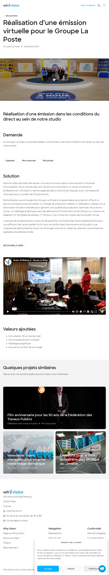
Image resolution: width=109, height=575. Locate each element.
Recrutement (10, 547)
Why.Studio (55, 538)
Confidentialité (95, 538)
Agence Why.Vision (13, 533)
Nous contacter (88, 5)
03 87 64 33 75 (13, 511)
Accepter (48, 569)
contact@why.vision (17, 520)
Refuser (71, 569)
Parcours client (11, 538)
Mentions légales (96, 533)
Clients (7, 542)
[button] (102, 568)
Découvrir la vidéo (13, 245)
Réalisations (11, 16)
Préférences (94, 569)
